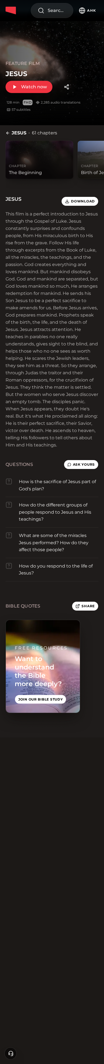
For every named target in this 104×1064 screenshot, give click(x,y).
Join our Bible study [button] (40, 699)
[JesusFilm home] (12, 10)
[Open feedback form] (10, 1053)
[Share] (66, 87)
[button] (81, 464)
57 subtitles (21, 109)
